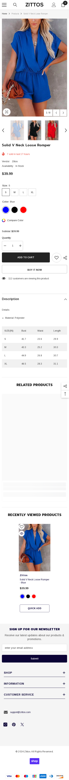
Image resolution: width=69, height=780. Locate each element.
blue (22, 596)
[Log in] (54, 5)
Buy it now (34, 270)
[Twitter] (22, 724)
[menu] (4, 4)
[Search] (15, 4)
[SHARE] (64, 257)
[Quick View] (22, 533)
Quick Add (34, 608)
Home (4, 14)
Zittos (15, 161)
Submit (35, 658)
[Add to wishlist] (56, 257)
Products (15, 14)
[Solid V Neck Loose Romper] (34, 548)
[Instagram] (5, 724)
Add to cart (25, 257)
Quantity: (6, 238)
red (33, 596)
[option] (34, 68)
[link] (34, 488)
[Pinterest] (14, 724)
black (28, 596)
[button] (56, 112)
